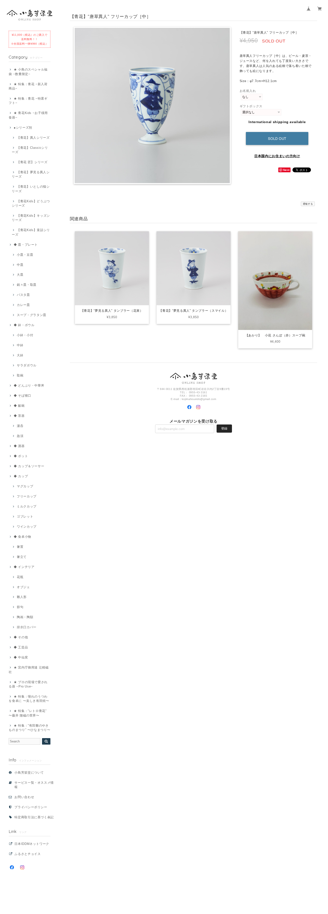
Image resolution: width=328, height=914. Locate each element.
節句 (20, 607)
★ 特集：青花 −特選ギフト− (28, 101)
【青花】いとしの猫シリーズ (30, 189)
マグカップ (25, 486)
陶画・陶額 (25, 617)
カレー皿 (23, 305)
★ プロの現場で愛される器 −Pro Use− (28, 684)
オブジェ (23, 587)
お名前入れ (248, 91)
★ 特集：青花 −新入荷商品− (28, 86)
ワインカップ (26, 526)
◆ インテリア (24, 567)
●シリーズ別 (23, 127)
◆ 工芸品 (21, 647)
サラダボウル (26, 365)
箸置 (20, 547)
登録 (224, 428)
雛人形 (22, 597)
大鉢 (20, 355)
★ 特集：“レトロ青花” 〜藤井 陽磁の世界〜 (28, 713)
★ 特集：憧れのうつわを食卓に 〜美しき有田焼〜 (29, 699)
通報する (308, 204)
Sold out (277, 138)
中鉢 (20, 345)
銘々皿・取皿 (26, 285)
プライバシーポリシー (30, 807)
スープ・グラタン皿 (31, 315)
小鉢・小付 (25, 335)
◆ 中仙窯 (21, 657)
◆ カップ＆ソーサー (29, 466)
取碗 (20, 375)
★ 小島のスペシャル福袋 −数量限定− (28, 72)
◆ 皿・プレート (26, 244)
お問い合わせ (24, 797)
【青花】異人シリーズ (33, 137)
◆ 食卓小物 (22, 536)
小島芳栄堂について (29, 772)
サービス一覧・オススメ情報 (34, 785)
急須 (20, 436)
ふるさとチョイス (27, 854)
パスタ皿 (23, 295)
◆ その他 (21, 637)
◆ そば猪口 (22, 395)
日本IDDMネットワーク (31, 844)
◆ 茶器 (19, 416)
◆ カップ (21, 476)
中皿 (20, 265)
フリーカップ (26, 496)
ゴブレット (25, 516)
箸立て (22, 557)
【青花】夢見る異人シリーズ (30, 174)
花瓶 (20, 577)
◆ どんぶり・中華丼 (29, 385)
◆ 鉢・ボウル (24, 325)
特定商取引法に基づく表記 (34, 817)
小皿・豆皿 (25, 255)
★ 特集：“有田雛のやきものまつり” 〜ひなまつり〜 (29, 728)
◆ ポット (21, 456)
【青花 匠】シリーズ (32, 162)
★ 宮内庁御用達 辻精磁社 (29, 670)
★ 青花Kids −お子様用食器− (28, 115)
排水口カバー (26, 627)
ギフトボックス (251, 106)
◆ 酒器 (19, 446)
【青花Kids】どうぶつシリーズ (31, 203)
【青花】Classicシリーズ (30, 150)
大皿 (20, 274)
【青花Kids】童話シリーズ (31, 232)
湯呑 (20, 426)
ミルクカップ (26, 506)
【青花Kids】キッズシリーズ (31, 218)
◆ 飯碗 (19, 405)
